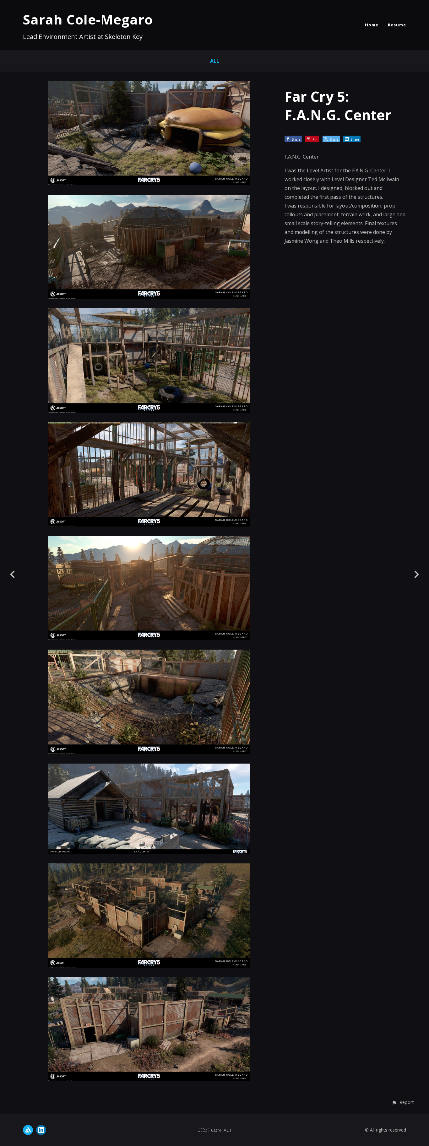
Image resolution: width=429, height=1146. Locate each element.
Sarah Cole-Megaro (88, 19)
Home (371, 25)
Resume (397, 25)
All (214, 60)
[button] (402, 1102)
